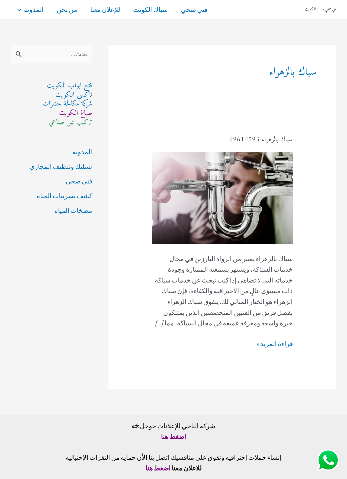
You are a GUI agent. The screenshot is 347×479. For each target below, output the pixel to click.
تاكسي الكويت (74, 95)
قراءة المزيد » (274, 344)
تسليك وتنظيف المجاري (61, 166)
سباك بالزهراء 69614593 (261, 140)
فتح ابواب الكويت (69, 86)
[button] (20, 9)
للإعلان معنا (105, 9)
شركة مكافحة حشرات (67, 104)
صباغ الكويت (75, 113)
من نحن (67, 9)
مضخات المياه (73, 210)
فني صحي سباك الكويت (320, 9)
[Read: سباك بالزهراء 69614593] (222, 197)
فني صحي (194, 9)
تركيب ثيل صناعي (70, 122)
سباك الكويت (150, 9)
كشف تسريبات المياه (64, 195)
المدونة (34, 9)
